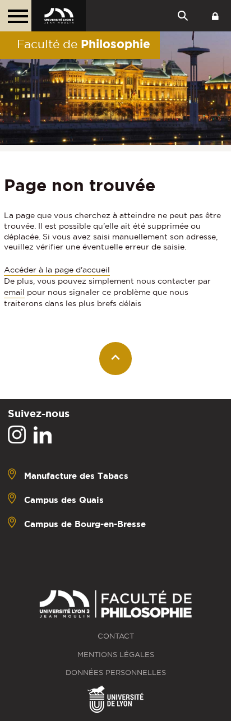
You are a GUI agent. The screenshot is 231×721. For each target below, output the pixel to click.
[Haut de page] (115, 358)
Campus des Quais (64, 500)
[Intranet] (215, 15)
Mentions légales (115, 654)
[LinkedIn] (43, 435)
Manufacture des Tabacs (76, 475)
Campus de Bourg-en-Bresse (85, 524)
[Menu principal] (15, 15)
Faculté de (83, 43)
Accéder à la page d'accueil (57, 269)
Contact (116, 636)
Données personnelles (116, 672)
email (14, 292)
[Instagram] (17, 435)
